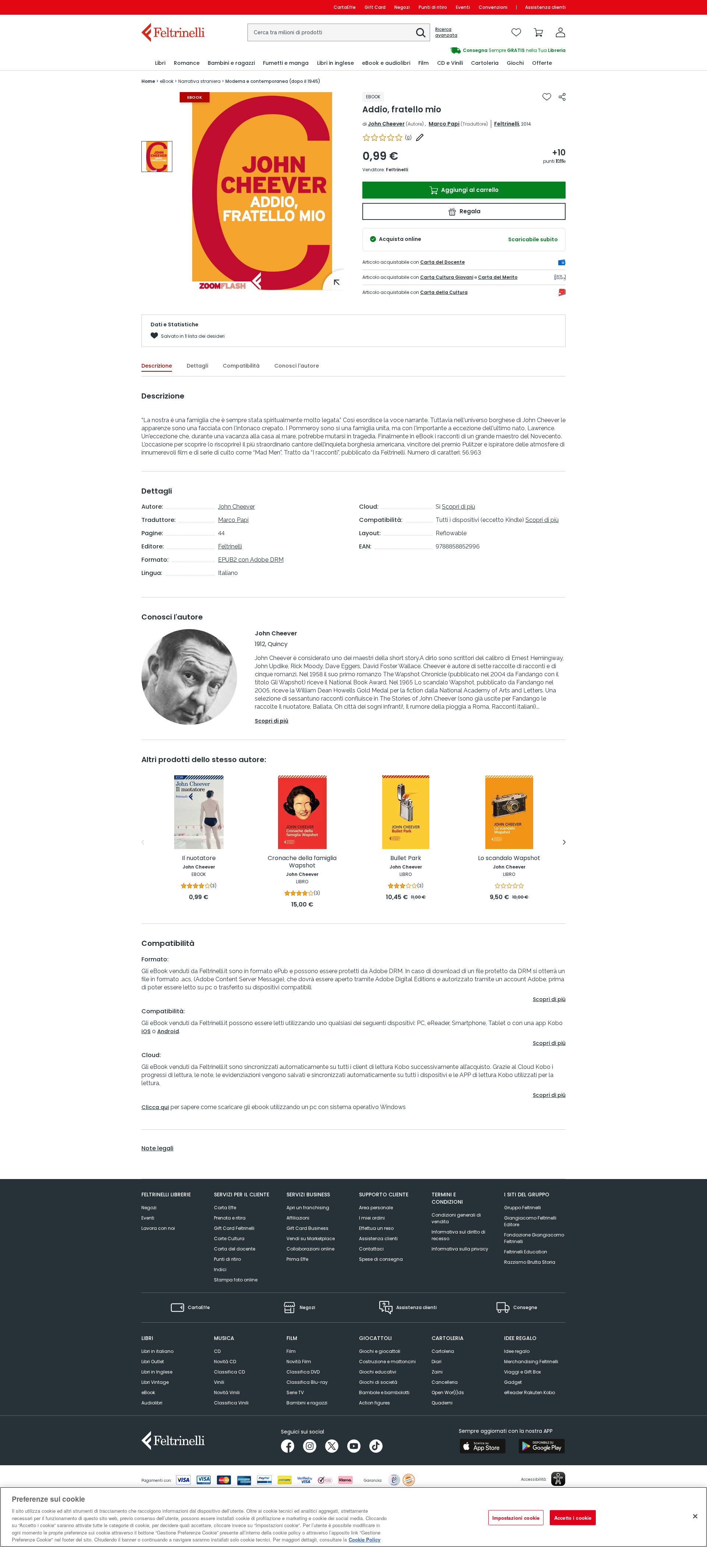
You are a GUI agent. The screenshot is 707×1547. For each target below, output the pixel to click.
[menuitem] (160, 63)
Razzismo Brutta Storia (529, 1262)
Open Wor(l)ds (448, 1392)
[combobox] (338, 32)
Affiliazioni (297, 1218)
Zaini (437, 1372)
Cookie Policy (364, 1539)
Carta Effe (225, 1207)
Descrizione (156, 365)
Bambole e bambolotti (384, 1392)
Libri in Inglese (156, 1372)
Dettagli (197, 365)
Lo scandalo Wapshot (509, 858)
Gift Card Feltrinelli (234, 1228)
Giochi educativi (377, 1372)
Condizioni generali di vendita (456, 1218)
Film (291, 1351)
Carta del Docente (442, 262)
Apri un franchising (307, 1207)
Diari (437, 1361)
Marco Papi (444, 123)
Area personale (376, 1207)
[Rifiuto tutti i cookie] (695, 1516)
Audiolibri (151, 1403)
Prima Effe (297, 1259)
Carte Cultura (229, 1238)
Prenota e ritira (230, 1218)
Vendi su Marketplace (310, 1238)
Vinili (219, 1382)
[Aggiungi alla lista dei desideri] (546, 97)
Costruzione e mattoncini (387, 1361)
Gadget (513, 1382)
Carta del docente (234, 1249)
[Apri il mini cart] (538, 32)
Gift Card (375, 7)
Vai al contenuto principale (172, 7)
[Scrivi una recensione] (419, 137)
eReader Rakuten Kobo (529, 1392)
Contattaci (371, 1249)
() (408, 137)
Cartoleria (443, 1351)
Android (168, 1031)
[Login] (560, 32)
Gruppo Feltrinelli (522, 1207)
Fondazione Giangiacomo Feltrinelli (534, 1238)
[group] (460, 50)
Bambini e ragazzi (306, 1403)
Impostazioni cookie (515, 1517)
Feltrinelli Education (525, 1252)
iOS (146, 1031)
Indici (220, 1269)
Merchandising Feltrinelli (531, 1361)
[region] (353, 1517)
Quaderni (442, 1403)
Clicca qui (155, 1107)
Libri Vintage (155, 1382)
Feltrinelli (506, 123)
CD (217, 1351)
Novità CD (225, 1361)
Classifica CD (229, 1372)
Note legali (157, 1148)
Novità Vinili (227, 1392)
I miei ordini (372, 1218)
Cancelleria (445, 1382)
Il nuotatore (199, 858)
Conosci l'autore (296, 365)
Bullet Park (405, 858)
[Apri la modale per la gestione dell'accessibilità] (558, 1478)
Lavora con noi (158, 1228)
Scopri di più (458, 506)
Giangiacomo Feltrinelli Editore (530, 1221)
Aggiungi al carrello (469, 190)
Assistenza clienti (545, 7)
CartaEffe (345, 7)
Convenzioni (493, 7)
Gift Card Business (307, 1228)
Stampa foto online (235, 1280)
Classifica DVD (303, 1372)
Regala (469, 211)
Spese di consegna (381, 1259)
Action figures (374, 1403)
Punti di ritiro (433, 7)
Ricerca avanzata (446, 32)
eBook (148, 1392)
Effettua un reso (376, 1228)
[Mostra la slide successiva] (564, 842)
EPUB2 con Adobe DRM (251, 559)
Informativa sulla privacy (460, 1249)
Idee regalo (517, 1351)
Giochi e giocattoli (379, 1351)
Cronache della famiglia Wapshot (302, 862)
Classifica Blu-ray (307, 1382)
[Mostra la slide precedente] (143, 842)
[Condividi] (562, 96)
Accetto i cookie (572, 1517)
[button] (421, 33)
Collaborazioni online (310, 1249)
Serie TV (295, 1392)
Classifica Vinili (231, 1403)
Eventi (463, 7)
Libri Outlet (152, 1361)
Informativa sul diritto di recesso (458, 1235)
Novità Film (298, 1361)
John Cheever (386, 123)
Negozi (402, 7)
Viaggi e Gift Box (522, 1372)
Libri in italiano (157, 1351)
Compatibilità (241, 365)
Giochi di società (378, 1382)
